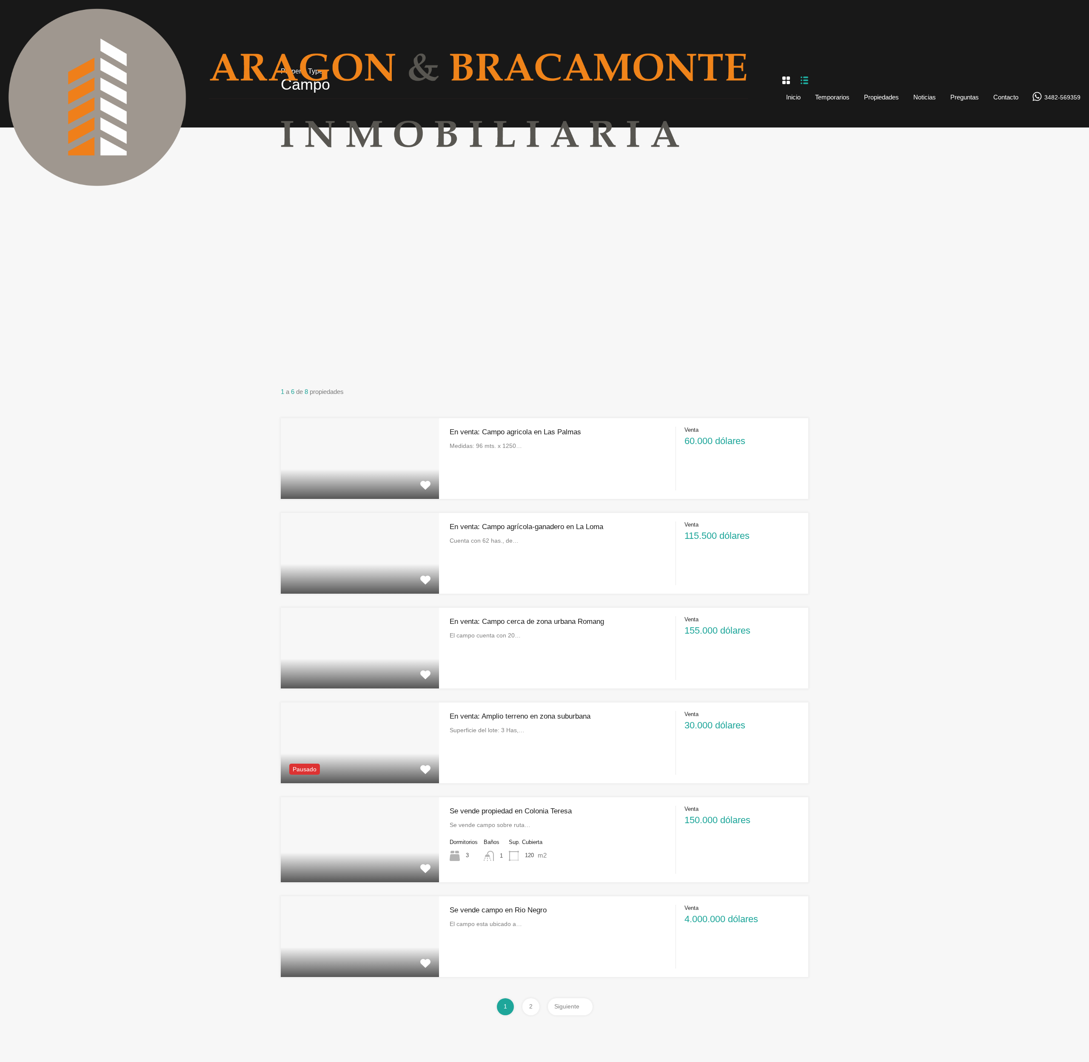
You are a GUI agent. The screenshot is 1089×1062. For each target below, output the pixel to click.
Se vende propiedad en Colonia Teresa (511, 811)
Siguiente (566, 1006)
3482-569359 (1062, 97)
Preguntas (964, 97)
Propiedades (881, 97)
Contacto (1005, 97)
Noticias (924, 97)
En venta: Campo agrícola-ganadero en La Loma (526, 527)
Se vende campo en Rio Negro (498, 910)
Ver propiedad (360, 482)
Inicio (793, 97)
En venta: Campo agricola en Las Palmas (515, 432)
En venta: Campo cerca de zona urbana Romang (527, 621)
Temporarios (832, 97)
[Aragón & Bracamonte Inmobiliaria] (391, 182)
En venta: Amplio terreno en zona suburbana (520, 716)
